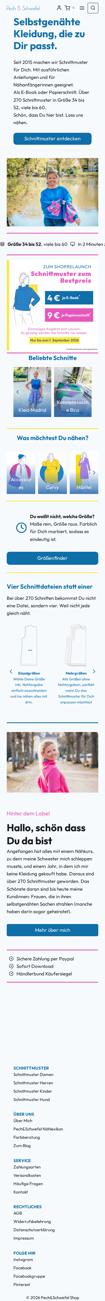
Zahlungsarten (27, 1167)
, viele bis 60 (37, 244)
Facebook (22, 1267)
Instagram (23, 1259)
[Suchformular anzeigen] (93, 8)
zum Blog (22, 1145)
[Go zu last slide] (17, 392)
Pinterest (21, 1284)
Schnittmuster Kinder (32, 1091)
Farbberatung (26, 1137)
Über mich (22, 1120)
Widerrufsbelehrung (32, 1221)
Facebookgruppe (29, 1276)
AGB (17, 1213)
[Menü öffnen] (82, 8)
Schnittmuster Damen (33, 1074)
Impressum (23, 1238)
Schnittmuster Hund (31, 1099)
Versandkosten (27, 1175)
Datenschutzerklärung (34, 1229)
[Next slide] (87, 392)
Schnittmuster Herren (33, 1082)
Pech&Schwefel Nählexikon (38, 1129)
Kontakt (20, 1192)
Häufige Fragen (28, 1183)
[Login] (59, 8)
